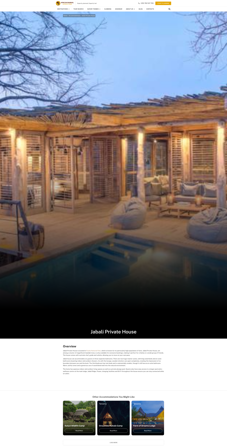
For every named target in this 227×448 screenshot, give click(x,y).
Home (65, 16)
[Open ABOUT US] (134, 9)
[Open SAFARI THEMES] (100, 9)
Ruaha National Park (93, 351)
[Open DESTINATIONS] (69, 9)
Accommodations (74, 16)
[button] (169, 9)
